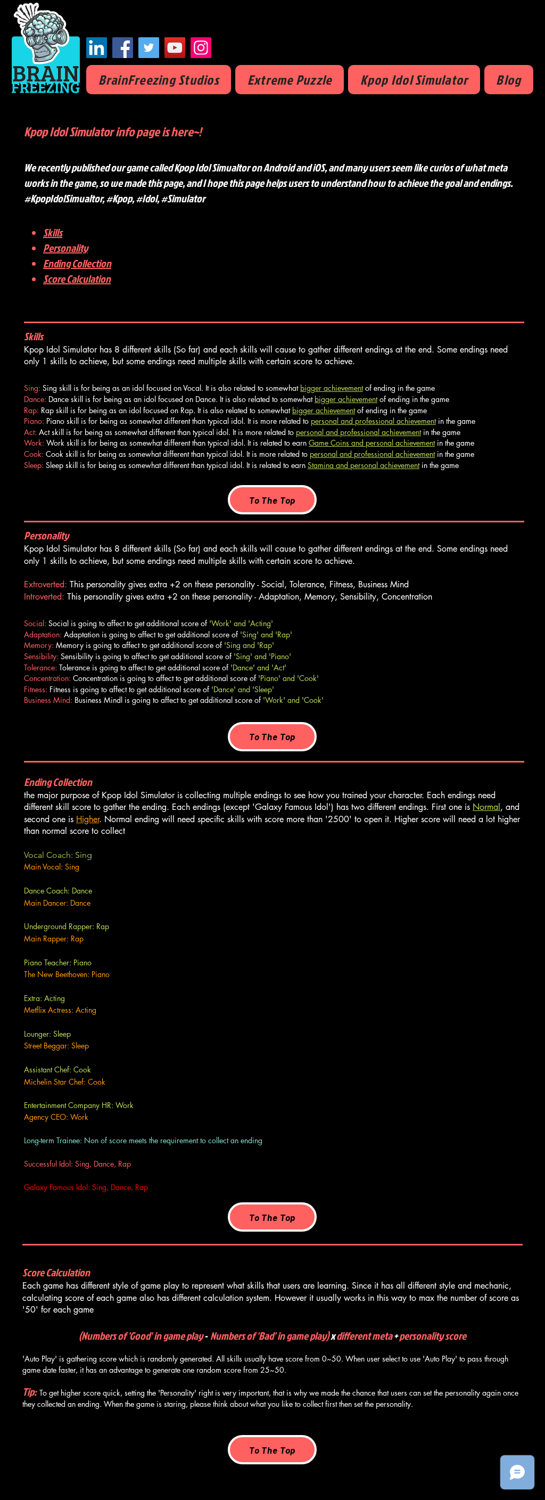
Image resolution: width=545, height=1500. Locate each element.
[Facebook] (122, 47)
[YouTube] (174, 47)
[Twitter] (148, 47)
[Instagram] (201, 47)
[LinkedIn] (96, 47)
